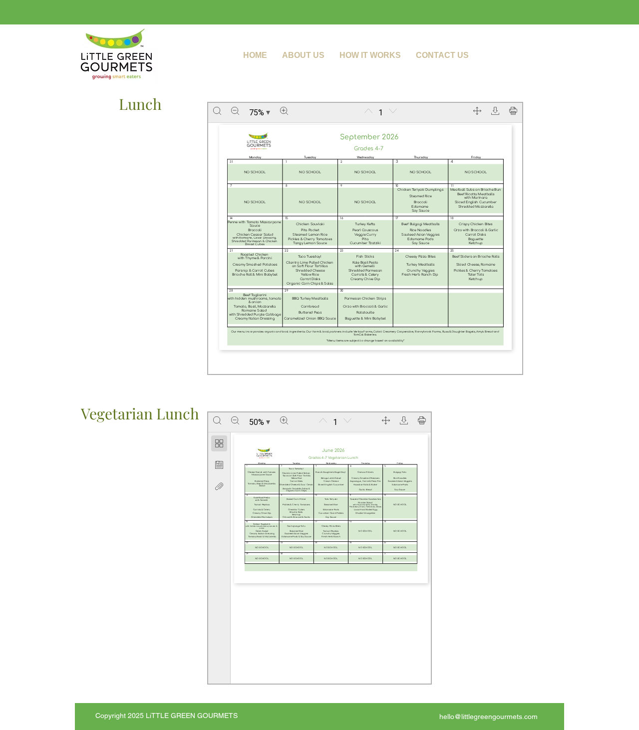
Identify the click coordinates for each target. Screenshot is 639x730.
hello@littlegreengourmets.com (488, 717)
